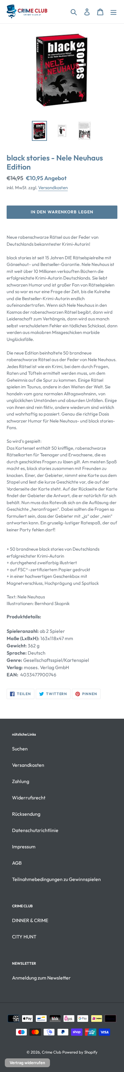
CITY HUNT (24, 937)
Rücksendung (26, 814)
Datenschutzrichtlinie (35, 830)
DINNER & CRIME (30, 920)
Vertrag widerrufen (27, 1062)
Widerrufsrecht (28, 798)
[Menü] (113, 11)
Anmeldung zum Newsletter (41, 978)
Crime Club (51, 1052)
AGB (17, 863)
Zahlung (20, 781)
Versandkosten (53, 187)
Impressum (24, 847)
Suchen (20, 749)
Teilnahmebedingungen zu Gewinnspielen (56, 879)
